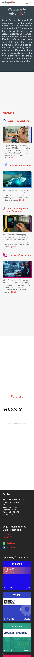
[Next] (25, 409)
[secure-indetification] (17, 179)
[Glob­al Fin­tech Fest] (17, 575)
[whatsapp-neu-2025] (4, 543)
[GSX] (17, 606)
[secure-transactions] (17, 134)
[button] (27, 3)
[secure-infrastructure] (17, 269)
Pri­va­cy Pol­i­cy (9, 537)
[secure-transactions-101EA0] (4, 120)
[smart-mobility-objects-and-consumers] (17, 223)
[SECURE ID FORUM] (17, 637)
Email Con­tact (8, 517)
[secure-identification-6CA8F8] (5, 164)
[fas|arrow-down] (17, 65)
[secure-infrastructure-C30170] (5, 255)
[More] (11, 158)
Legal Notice (8, 535)
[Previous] (8, 409)
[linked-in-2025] (4, 547)
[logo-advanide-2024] (9, 2)
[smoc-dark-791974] (4, 208)
